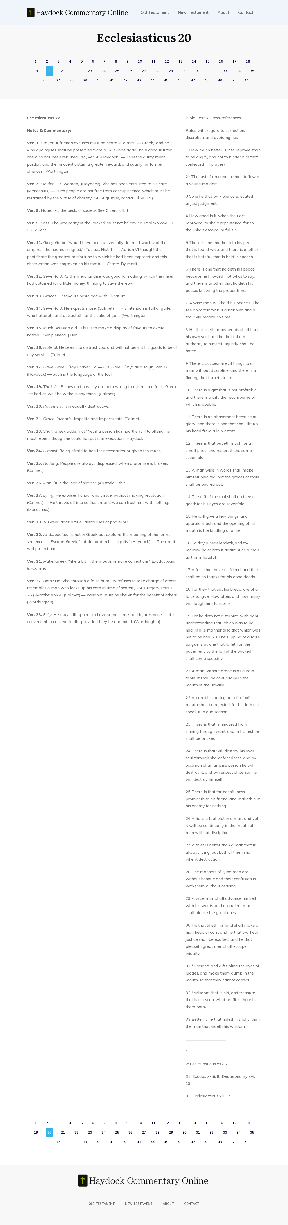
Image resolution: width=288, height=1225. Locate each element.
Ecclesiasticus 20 (144, 36)
